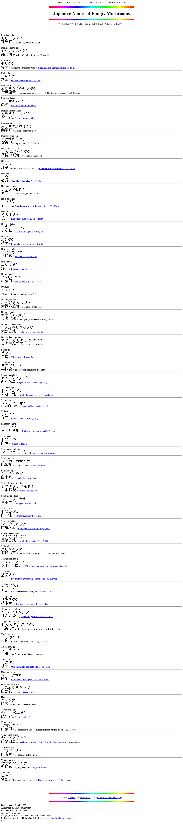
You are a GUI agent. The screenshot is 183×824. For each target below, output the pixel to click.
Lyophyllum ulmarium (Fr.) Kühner (34, 528)
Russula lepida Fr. (23, 717)
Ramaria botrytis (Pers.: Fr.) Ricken (27, 219)
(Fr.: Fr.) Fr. (26, 181)
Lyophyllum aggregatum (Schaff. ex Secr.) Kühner (34, 579)
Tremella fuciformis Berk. (26, 478)
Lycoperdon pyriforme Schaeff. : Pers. (36, 616)
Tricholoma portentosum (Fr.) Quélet (38, 431)
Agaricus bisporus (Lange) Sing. (33, 382)
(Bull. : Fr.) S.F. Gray (47, 742)
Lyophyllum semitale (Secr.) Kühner (35, 541)
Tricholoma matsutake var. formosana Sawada (46, 566)
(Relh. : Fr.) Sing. (42, 667)
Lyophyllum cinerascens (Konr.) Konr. (36, 395)
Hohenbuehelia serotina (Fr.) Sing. (26, 80)
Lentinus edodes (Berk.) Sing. (24, 418)
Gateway (72, 797)
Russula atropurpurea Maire (23, 105)
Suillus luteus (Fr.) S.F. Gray (28, 281)
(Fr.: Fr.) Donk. (63, 780)
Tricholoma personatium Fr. (31, 332)
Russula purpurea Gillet (25, 118)
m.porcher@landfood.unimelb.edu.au (57, 818)
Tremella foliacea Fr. (28, 490)
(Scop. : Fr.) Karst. (50, 206)
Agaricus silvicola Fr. (28, 503)
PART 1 (120, 24)
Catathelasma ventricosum (51, 68)
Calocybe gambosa (47, 780)
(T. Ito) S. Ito (69, 168)
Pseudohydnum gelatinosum (28, 206)
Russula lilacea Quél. (24, 692)
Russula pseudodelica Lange (42, 453)
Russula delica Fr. (19, 444)
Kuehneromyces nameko (51, 168)
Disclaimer (5, 820)
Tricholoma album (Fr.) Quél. (27, 516)
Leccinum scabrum (28, 742)
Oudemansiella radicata (22, 667)
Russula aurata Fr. (19, 269)
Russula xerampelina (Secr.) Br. (29, 231)
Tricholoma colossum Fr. (26, 256)
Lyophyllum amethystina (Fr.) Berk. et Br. (30, 679)
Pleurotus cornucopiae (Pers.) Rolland (32, 604)
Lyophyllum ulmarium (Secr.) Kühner (28, 244)
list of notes (85, 797)
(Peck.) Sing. (70, 68)
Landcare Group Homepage (109, 797)
